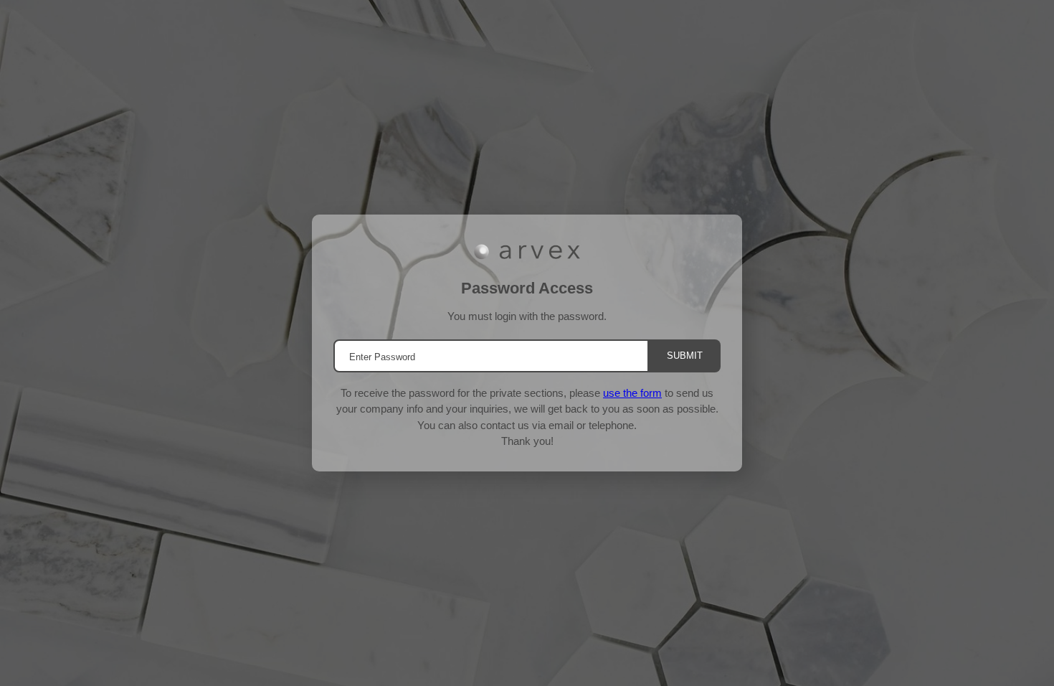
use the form (632, 393)
